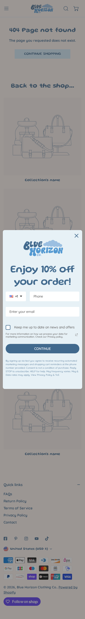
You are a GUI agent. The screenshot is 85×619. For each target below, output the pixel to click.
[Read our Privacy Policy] (76, 335)
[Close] (76, 235)
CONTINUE (42, 349)
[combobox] (16, 296)
